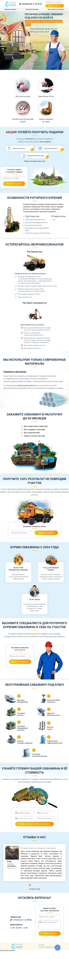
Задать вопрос (49, 933)
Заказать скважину (46, 533)
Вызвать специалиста (20, 662)
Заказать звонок (54, 6)
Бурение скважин (10, 9)
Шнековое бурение (32, 9)
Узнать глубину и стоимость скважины (34, 824)
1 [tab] (30, 885)
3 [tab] (36, 885)
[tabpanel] (34, 862)
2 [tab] (33, 885)
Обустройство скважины (56, 9)
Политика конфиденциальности (48, 947)
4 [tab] (39, 885)
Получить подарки (14, 184)
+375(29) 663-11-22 (29, 4)
